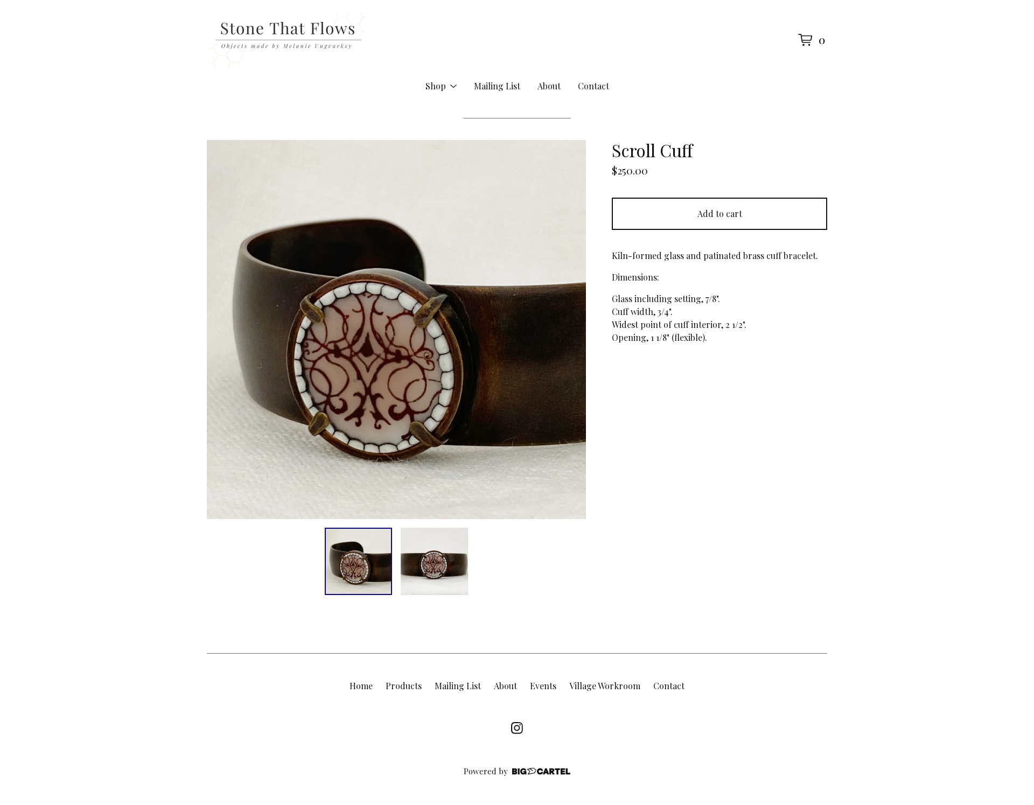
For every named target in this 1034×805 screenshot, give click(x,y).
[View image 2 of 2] (434, 561)
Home (361, 685)
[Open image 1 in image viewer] (396, 329)
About (549, 86)
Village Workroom (604, 685)
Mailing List (497, 86)
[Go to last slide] (221, 329)
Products (404, 685)
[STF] (287, 40)
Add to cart (719, 213)
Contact (593, 86)
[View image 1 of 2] (358, 561)
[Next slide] (570, 329)
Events (543, 685)
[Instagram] (517, 728)
